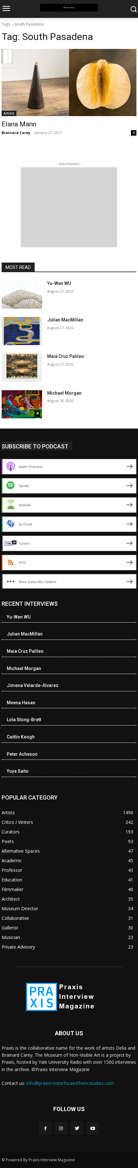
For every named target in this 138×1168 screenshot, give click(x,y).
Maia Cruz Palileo (65, 356)
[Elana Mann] (69, 82)
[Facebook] (45, 1128)
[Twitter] (77, 1128)
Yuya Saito (18, 771)
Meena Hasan (21, 702)
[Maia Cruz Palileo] (22, 367)
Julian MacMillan (65, 319)
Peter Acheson (22, 754)
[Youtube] (92, 1128)
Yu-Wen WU (59, 283)
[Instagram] (61, 1128)
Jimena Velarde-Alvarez (32, 685)
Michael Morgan (64, 393)
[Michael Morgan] (22, 404)
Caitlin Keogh (21, 736)
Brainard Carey (16, 132)
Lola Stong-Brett (24, 719)
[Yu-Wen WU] (22, 294)
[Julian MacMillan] (22, 331)
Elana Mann (19, 124)
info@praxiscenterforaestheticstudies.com (70, 1083)
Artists (9, 113)
